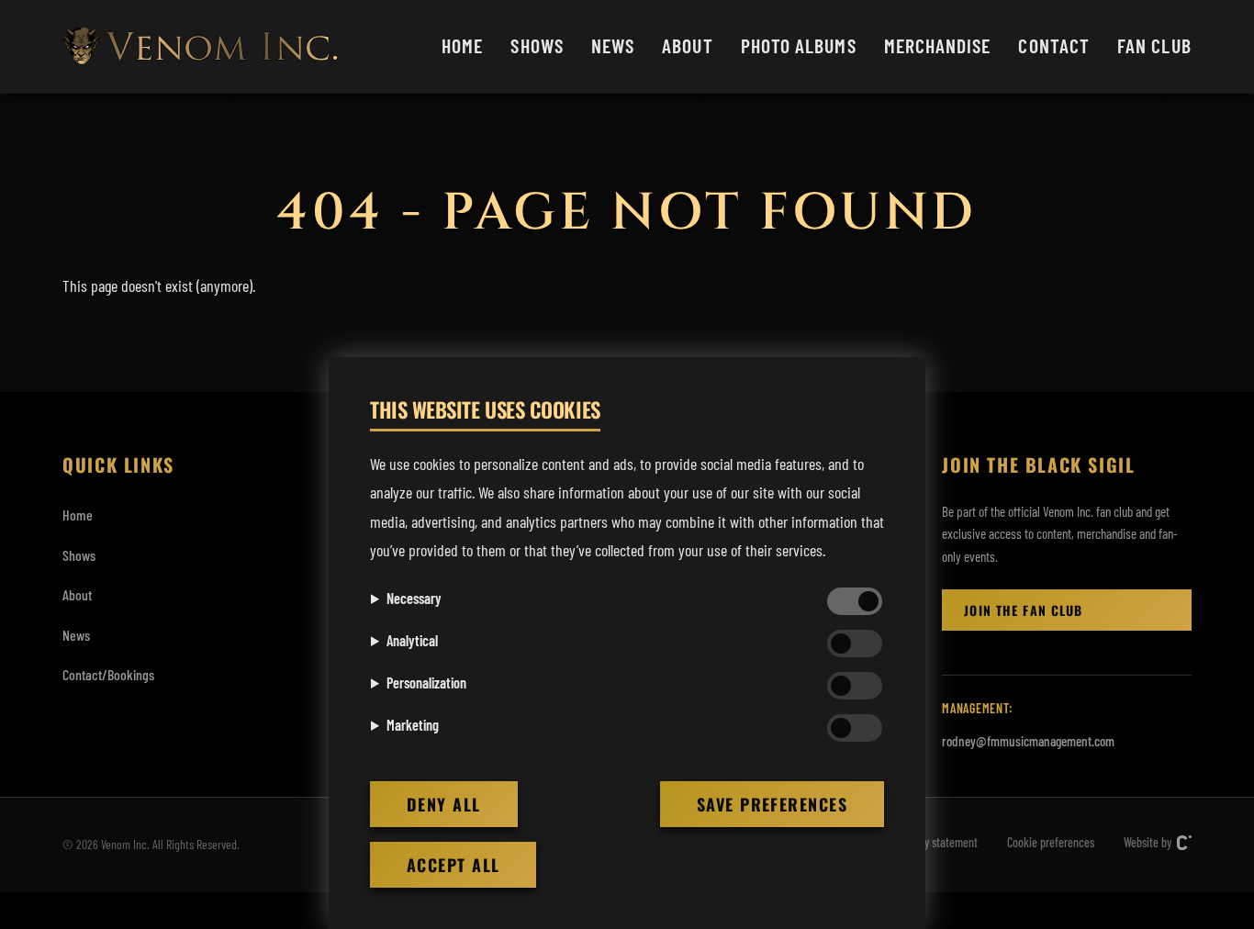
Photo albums (799, 45)
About (687, 45)
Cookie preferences (1050, 842)
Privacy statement (937, 842)
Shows (536, 45)
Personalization (426, 682)
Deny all (444, 804)
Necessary (414, 598)
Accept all (453, 865)
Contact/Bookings (108, 674)
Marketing (412, 724)
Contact (1054, 45)
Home (462, 45)
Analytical (412, 640)
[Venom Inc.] (200, 46)
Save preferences (772, 804)
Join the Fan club (1023, 610)
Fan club (1154, 45)
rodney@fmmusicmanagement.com (1028, 741)
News (612, 45)
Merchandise (937, 45)
